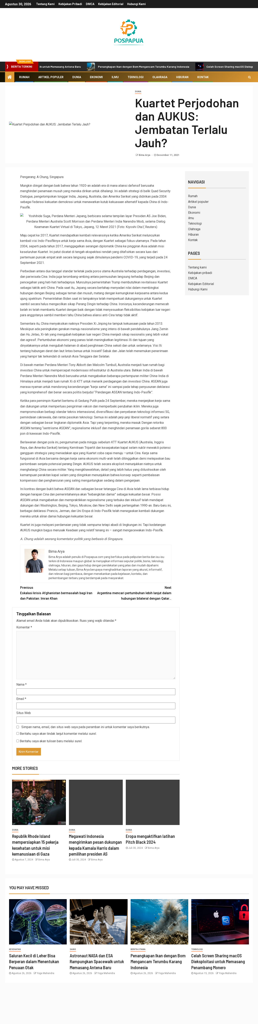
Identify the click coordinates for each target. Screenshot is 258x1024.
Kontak (203, 77)
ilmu (115, 77)
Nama (21, 684)
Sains (73, 949)
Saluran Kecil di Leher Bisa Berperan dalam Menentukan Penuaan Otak (34, 961)
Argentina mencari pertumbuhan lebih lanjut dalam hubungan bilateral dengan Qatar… (134, 593)
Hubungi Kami (136, 4)
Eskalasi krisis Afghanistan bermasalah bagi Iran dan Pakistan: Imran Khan (56, 593)
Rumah (24, 77)
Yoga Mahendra (45, 973)
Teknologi (136, 77)
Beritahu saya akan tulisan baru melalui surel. (51, 741)
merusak (59, 530)
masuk (136, 423)
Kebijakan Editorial (110, 4)
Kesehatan (15, 949)
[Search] (249, 77)
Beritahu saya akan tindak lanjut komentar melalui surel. (58, 734)
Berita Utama (138, 949)
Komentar (24, 627)
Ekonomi (96, 77)
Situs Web (23, 713)
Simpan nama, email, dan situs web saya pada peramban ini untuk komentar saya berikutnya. (85, 727)
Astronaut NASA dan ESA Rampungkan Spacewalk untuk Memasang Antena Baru (97, 961)
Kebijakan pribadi (70, 4)
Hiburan (182, 77)
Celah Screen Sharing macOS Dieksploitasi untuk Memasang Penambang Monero (218, 961)
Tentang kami (45, 4)
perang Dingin (72, 464)
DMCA (90, 4)
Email (21, 699)
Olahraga (159, 77)
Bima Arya (145, 155)
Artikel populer (50, 77)
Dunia (76, 77)
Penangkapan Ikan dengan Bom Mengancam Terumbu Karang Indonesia (123, 66)
